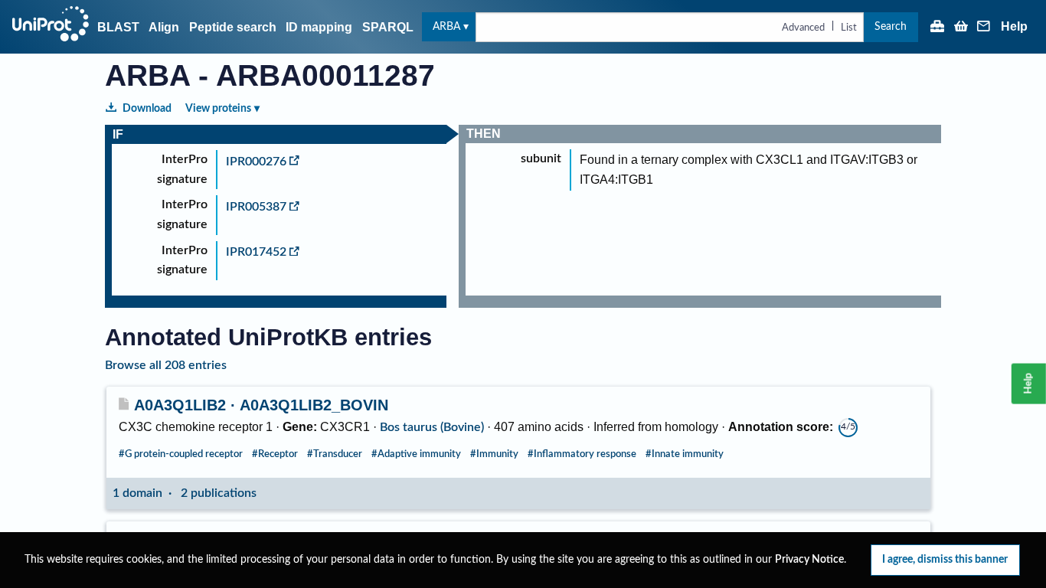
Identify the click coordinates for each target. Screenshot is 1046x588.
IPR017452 (256, 252)
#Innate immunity (685, 454)
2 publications (219, 493)
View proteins (218, 108)
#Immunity (494, 454)
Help (1014, 27)
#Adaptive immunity (416, 454)
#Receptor (275, 454)
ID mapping (319, 27)
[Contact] (984, 27)
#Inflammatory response (582, 454)
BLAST (118, 27)
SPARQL (387, 27)
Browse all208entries (166, 365)
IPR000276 (256, 161)
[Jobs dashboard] (937, 27)
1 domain (137, 493)
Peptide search (232, 27)
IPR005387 (256, 207)
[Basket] (961, 27)
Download (147, 108)
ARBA (446, 26)
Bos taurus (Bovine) (432, 427)
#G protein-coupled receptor (181, 454)
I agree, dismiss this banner (945, 559)
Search (890, 26)
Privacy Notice (809, 559)
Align (164, 27)
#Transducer (334, 454)
